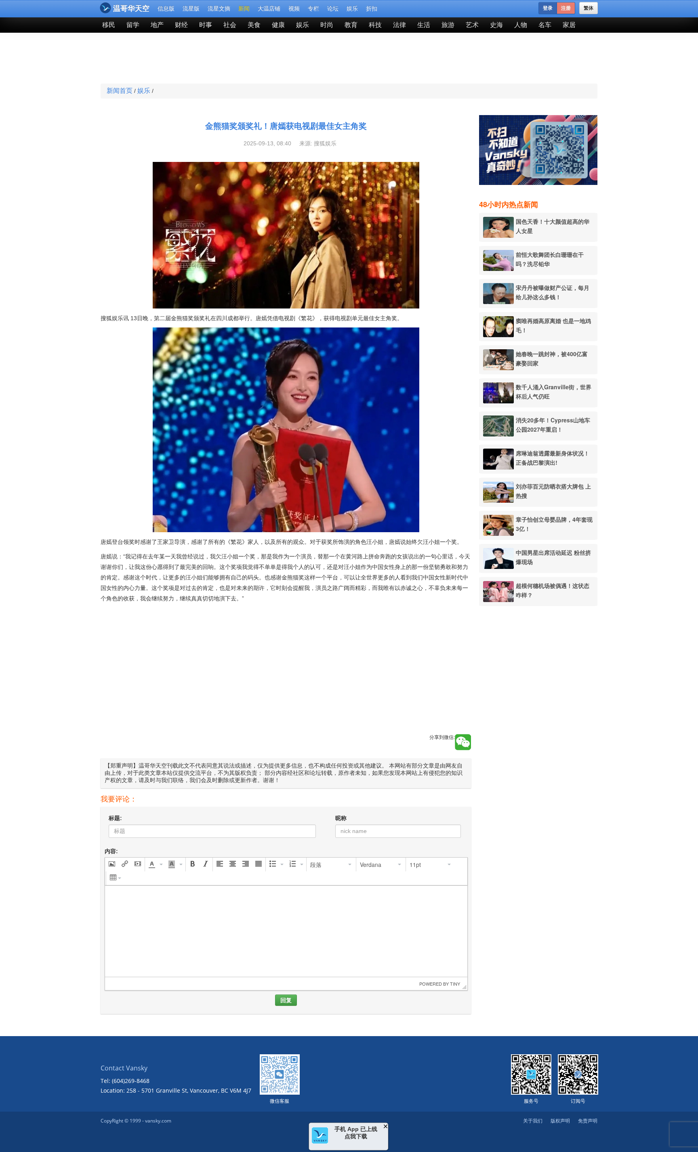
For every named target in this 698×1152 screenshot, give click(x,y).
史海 (496, 24)
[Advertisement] (290, 59)
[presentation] (112, 864)
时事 (205, 24)
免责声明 (587, 1120)
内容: (111, 851)
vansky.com (158, 1120)
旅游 (448, 24)
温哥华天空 (131, 8)
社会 (229, 24)
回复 (286, 1000)
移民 (108, 24)
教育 (351, 24)
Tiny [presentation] (455, 983)
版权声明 (560, 1120)
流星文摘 (219, 8)
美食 (254, 24)
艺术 (472, 24)
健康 (278, 24)
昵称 (341, 818)
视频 (294, 8)
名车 (544, 24)
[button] (112, 864)
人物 (520, 24)
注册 (566, 8)
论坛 (332, 8)
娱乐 (352, 8)
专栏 (313, 8)
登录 (548, 8)
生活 (423, 24)
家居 (569, 24)
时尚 (326, 24)
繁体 (588, 8)
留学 (132, 24)
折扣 (371, 8)
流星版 (191, 8)
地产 (157, 24)
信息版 (166, 8)
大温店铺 (269, 8)
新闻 (244, 8)
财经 (181, 24)
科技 (375, 24)
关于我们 (532, 1120)
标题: (115, 818)
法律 (399, 24)
